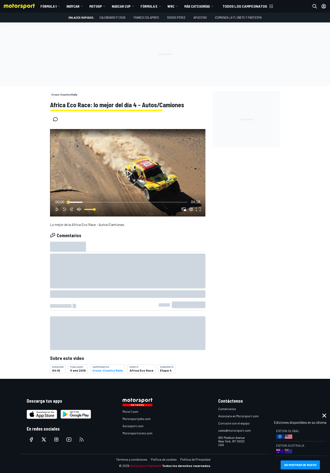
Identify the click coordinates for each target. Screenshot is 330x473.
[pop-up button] (191, 209)
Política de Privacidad (195, 459)
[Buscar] (314, 6)
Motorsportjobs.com (137, 419)
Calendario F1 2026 (112, 17)
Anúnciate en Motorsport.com (238, 416)
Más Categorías (197, 6)
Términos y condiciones (131, 459)
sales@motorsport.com (234, 430)
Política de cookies (164, 459)
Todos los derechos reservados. (186, 466)
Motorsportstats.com (137, 433)
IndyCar (72, 6)
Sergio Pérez (176, 17)
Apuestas (200, 17)
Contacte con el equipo (234, 423)
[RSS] (81, 439)
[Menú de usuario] (323, 6)
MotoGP (95, 6)
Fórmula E (149, 6)
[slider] (127, 202)
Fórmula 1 (48, 6)
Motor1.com (130, 411)
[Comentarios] (57, 119)
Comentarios (227, 409)
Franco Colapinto (146, 17)
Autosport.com (133, 426)
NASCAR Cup (121, 6)
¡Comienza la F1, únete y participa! (238, 17)
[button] (128, 173)
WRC (170, 6)
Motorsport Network (145, 466)
